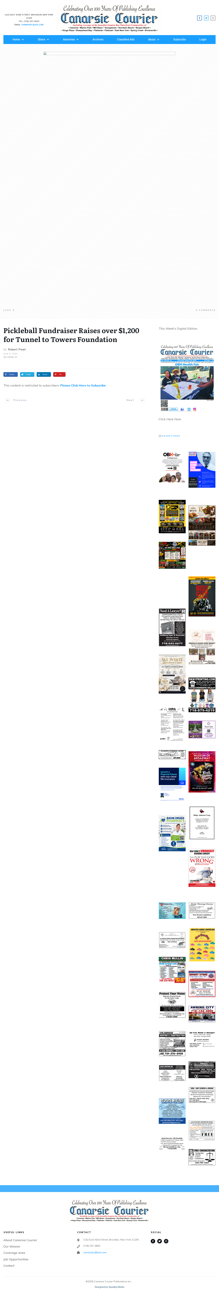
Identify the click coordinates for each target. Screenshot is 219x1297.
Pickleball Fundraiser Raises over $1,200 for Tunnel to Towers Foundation (71, 334)
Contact (8, 1266)
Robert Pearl (17, 349)
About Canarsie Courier (20, 1240)
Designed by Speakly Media (109, 1287)
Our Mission (11, 1246)
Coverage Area (14, 1253)
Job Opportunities (15, 1259)
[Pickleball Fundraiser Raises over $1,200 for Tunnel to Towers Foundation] (109, 180)
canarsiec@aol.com (95, 1252)
